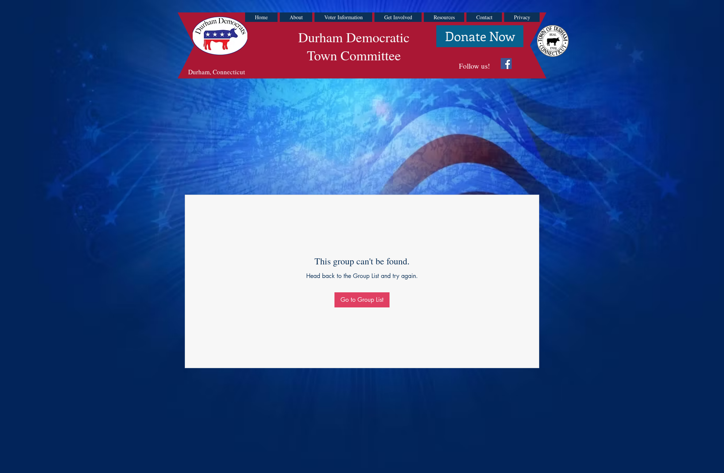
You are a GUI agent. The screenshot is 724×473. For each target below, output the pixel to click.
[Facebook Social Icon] (506, 63)
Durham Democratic (354, 37)
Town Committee (354, 55)
